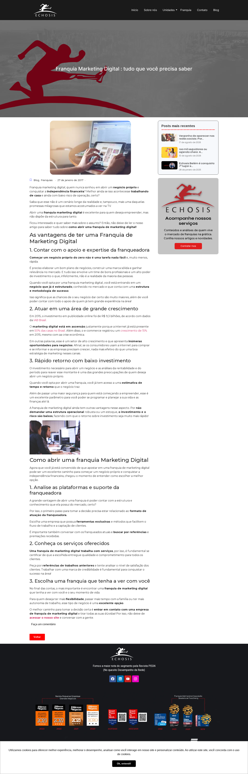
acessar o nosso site (44, 617)
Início (134, 10)
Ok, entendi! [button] (124, 763)
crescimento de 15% (134, 330)
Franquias (47, 180)
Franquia (185, 10)
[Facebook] (112, 678)
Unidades (169, 10)
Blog (216, 10)
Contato (202, 10)
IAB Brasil (40, 320)
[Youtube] (128, 678)
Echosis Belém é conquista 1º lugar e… (196, 165)
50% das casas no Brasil (50, 330)
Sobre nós (150, 10)
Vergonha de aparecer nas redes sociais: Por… (196, 137)
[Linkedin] (120, 678)
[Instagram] (135, 678)
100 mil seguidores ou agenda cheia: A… (193, 150)
